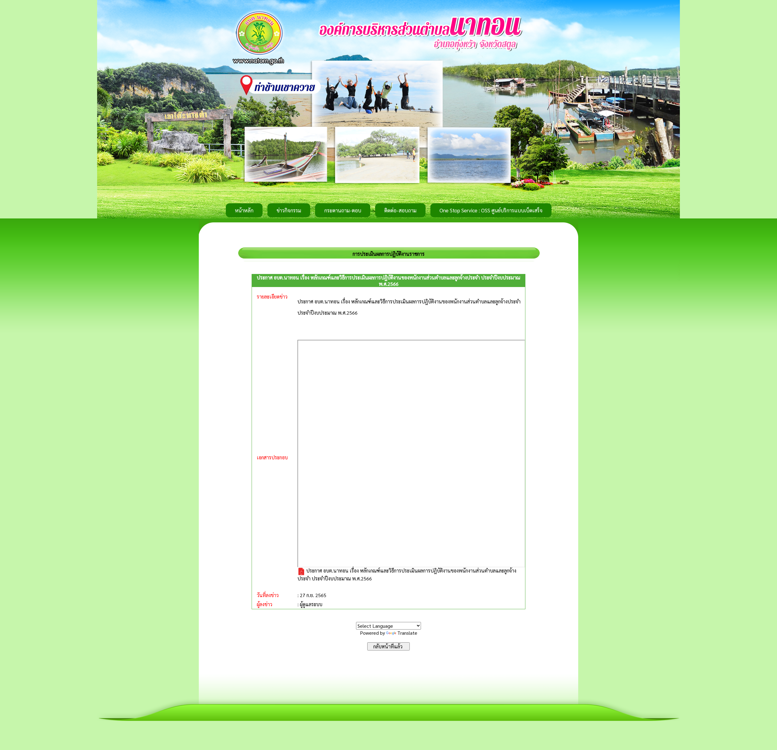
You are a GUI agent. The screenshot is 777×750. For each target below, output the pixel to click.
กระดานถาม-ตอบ (342, 210)
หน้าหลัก (244, 210)
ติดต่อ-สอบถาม (400, 210)
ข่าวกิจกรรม (289, 210)
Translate (407, 633)
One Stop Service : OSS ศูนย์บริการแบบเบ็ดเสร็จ (490, 210)
